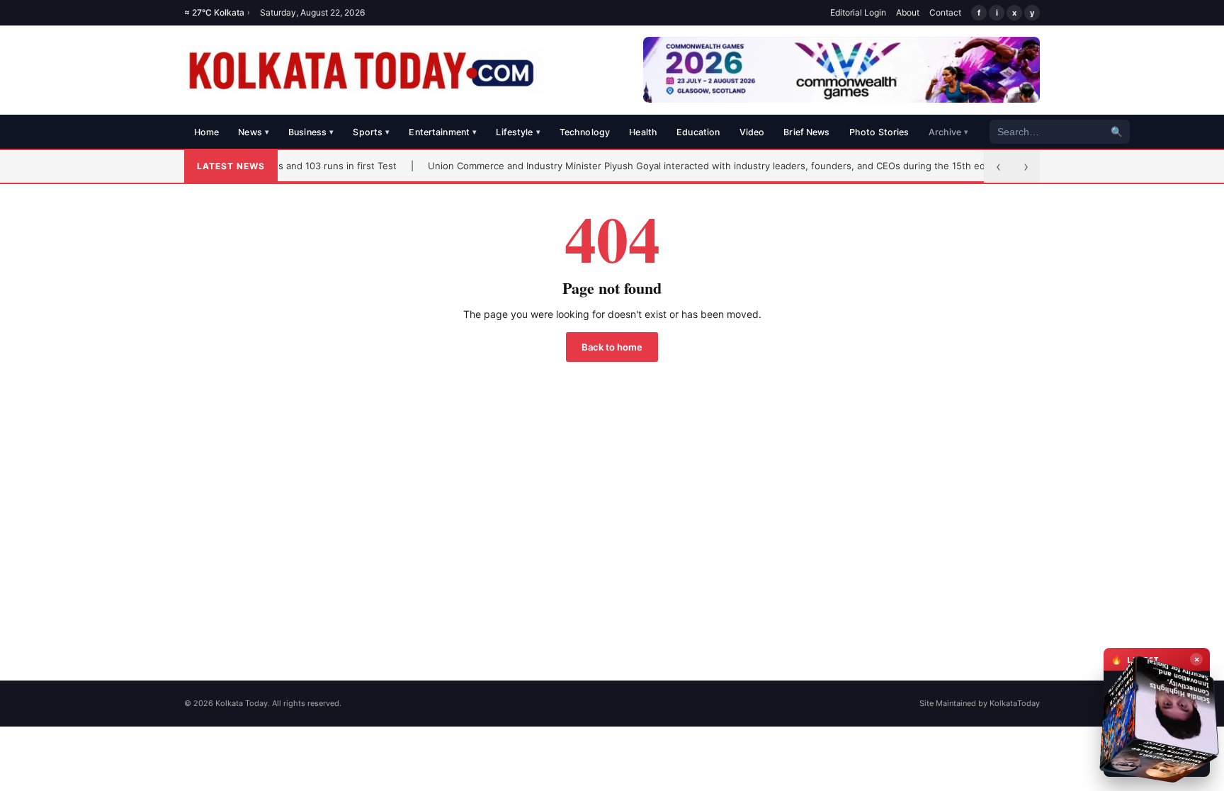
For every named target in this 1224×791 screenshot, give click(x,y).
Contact (945, 12)
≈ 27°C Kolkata (217, 12)
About (907, 12)
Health (643, 132)
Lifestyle (518, 132)
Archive (949, 132)
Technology (585, 132)
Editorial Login (858, 12)
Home (207, 132)
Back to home (612, 347)
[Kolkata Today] (363, 70)
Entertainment (443, 132)
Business (311, 132)
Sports (371, 132)
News (253, 132)
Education (698, 132)
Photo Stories (879, 132)
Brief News (806, 132)
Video (752, 132)
